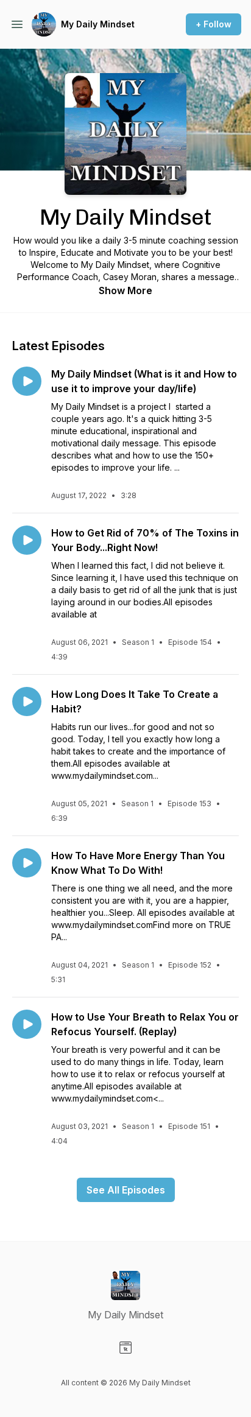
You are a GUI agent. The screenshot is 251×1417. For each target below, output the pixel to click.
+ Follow (214, 24)
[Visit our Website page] (125, 1347)
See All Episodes (126, 1190)
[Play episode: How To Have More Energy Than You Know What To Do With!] (26, 862)
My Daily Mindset (98, 24)
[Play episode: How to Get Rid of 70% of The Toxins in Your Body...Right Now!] (26, 540)
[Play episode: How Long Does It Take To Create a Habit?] (26, 701)
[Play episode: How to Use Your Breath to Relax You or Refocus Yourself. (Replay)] (26, 1024)
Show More (125, 290)
